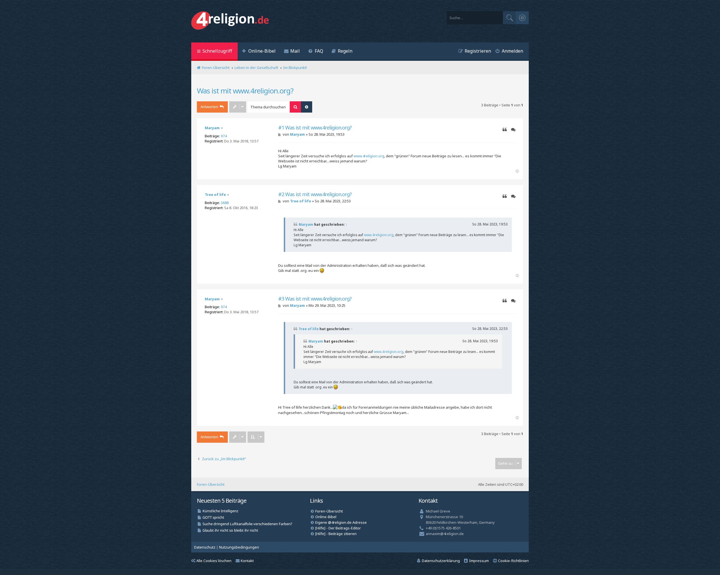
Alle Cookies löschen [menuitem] (213, 560)
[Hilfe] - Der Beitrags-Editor (338, 528)
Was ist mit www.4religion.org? (245, 91)
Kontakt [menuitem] (247, 560)
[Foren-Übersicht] (231, 21)
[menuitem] (259, 51)
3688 (225, 202)
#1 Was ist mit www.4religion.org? (315, 127)
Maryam (212, 127)
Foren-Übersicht (210, 484)
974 (224, 135)
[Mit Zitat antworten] (504, 129)
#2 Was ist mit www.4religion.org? (315, 194)
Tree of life (215, 194)
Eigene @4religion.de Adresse (341, 522)
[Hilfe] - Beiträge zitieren (336, 533)
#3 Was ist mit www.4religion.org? (315, 299)
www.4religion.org (369, 155)
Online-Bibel (325, 516)
